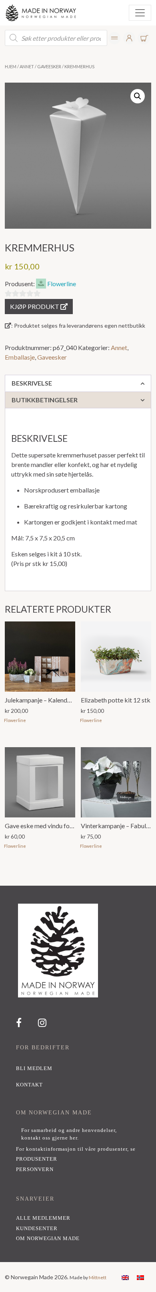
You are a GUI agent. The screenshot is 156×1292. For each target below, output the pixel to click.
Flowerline (61, 283)
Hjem (10, 66)
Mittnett (97, 1277)
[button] (137, 96)
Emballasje (20, 357)
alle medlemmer (43, 1218)
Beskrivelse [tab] (32, 383)
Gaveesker (49, 66)
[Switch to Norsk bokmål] (140, 1277)
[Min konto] (114, 38)
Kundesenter (37, 1228)
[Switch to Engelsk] (125, 1277)
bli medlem (34, 1068)
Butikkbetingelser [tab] (45, 400)
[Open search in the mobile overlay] (56, 38)
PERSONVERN (35, 1169)
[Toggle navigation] (140, 13)
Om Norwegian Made (48, 1238)
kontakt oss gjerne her (49, 1138)
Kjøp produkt (35, 306)
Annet (27, 66)
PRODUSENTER (36, 1159)
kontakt (29, 1085)
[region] (78, 1074)
